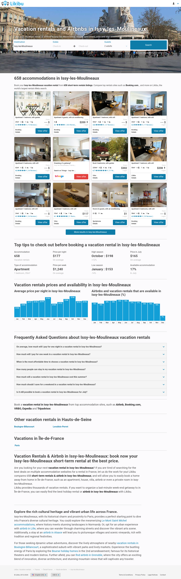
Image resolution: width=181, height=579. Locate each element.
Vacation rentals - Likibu (12, 3)
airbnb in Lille (28, 528)
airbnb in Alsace (52, 532)
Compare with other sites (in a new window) (151, 53)
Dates (55, 42)
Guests (107, 42)
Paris (17, 445)
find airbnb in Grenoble (89, 555)
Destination (19, 42)
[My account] (176, 3)
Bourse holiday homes (65, 551)
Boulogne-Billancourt (24, 426)
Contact (163, 575)
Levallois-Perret (60, 426)
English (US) (39, 575)
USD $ (55, 575)
